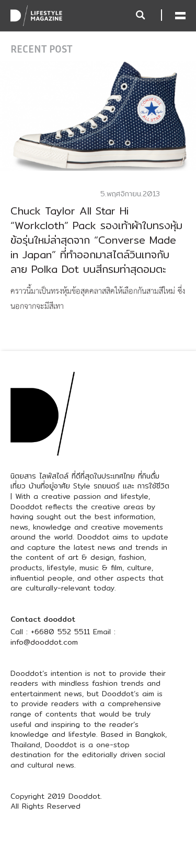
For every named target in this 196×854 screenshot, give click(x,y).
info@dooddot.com (44, 642)
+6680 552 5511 (60, 631)
